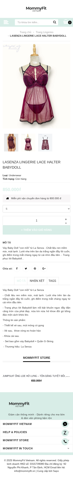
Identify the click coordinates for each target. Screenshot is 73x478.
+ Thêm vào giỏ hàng (36, 229)
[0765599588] (65, 441)
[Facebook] (65, 424)
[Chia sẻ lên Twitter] (25, 268)
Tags (52, 280)
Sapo (56, 471)
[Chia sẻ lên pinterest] (34, 268)
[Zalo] (65, 432)
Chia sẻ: (8, 268)
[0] (65, 21)
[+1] (43, 268)
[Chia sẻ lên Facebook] (16, 268)
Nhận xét (37, 280)
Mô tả (21, 280)
